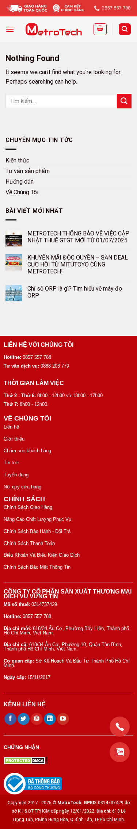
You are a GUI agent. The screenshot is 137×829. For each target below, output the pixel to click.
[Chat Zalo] (120, 752)
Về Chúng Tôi (21, 192)
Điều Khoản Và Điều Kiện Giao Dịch (42, 555)
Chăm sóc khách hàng (27, 450)
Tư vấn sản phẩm (27, 171)
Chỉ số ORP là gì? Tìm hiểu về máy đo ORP (74, 292)
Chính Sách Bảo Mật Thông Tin (37, 567)
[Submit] (124, 101)
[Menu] (9, 29)
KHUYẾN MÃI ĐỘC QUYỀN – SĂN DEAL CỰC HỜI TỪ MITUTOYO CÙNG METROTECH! (77, 264)
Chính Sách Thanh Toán (29, 543)
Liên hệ (11, 427)
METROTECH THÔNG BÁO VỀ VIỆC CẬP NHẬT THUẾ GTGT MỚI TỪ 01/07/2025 (78, 237)
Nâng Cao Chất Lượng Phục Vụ (37, 519)
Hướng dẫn (19, 181)
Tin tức (11, 462)
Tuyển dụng (16, 474)
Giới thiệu (14, 439)
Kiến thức (17, 160)
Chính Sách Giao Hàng (28, 507)
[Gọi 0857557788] (120, 727)
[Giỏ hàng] (100, 29)
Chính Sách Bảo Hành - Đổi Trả (37, 531)
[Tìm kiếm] (125, 29)
